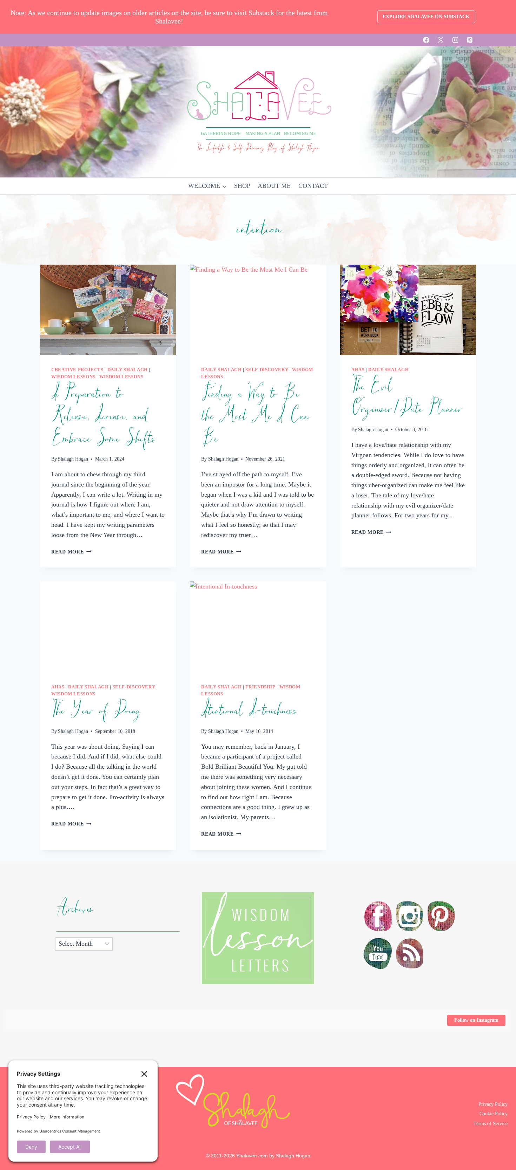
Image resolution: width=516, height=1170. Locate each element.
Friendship (260, 687)
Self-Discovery (266, 369)
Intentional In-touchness (249, 711)
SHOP (242, 185)
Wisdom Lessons (73, 376)
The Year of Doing (95, 711)
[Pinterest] (469, 40)
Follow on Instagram (476, 1020)
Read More (71, 552)
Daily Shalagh (127, 369)
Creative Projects (77, 369)
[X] (440, 40)
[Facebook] (426, 40)
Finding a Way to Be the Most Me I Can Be (254, 416)
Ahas (358, 369)
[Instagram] (455, 40)
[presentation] (108, 310)
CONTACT (313, 185)
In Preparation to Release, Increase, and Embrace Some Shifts (103, 416)
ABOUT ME (274, 185)
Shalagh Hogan (73, 459)
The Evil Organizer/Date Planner (406, 398)
